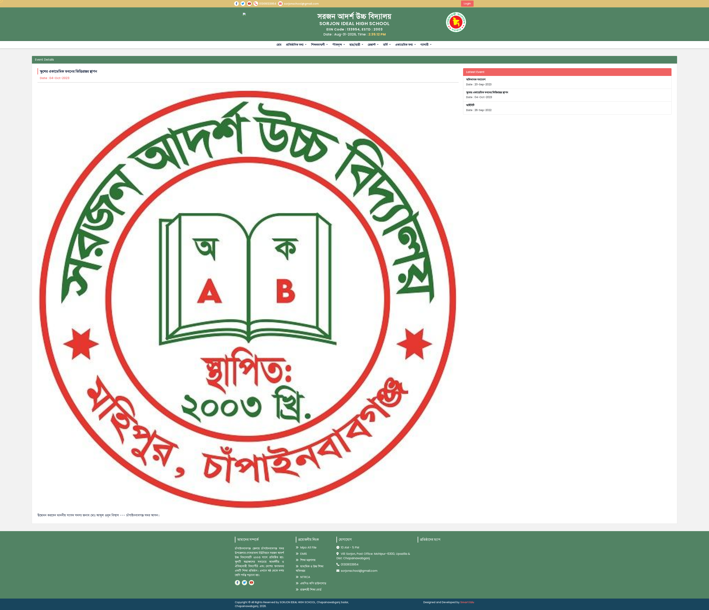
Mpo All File (307, 547)
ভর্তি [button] (385, 45)
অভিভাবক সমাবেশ (478, 82)
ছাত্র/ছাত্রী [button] (355, 45)
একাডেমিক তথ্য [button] (404, 45)
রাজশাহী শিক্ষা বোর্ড (310, 590)
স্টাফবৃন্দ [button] (337, 45)
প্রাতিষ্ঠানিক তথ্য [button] (295, 45)
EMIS (303, 554)
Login (467, 3)
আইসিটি (478, 107)
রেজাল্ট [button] (372, 45)
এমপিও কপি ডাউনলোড (312, 583)
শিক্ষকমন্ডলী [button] (318, 45)
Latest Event (475, 72)
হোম (279, 45)
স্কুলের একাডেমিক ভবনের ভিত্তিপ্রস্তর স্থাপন (487, 95)
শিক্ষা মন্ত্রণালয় (307, 560)
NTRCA (304, 577)
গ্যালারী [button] (424, 45)
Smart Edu (467, 602)
